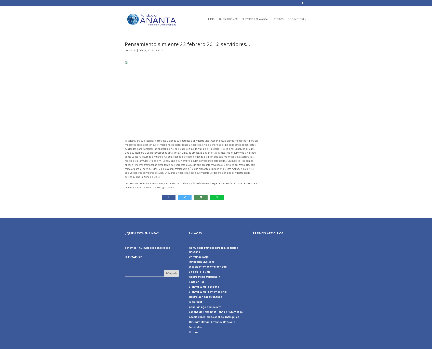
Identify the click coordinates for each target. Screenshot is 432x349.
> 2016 (159, 50)
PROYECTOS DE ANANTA (254, 19)
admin (132, 50)
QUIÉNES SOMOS (228, 19)
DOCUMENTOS (296, 19)
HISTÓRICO (278, 19)
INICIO (211, 19)
